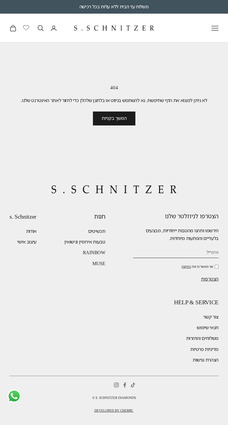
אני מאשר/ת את (197, 266)
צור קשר (210, 316)
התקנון (186, 266)
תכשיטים (96, 231)
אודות (31, 231)
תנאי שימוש (207, 327)
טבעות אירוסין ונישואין (84, 241)
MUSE (98, 263)
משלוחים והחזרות (202, 338)
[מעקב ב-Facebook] (125, 385)
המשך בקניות (114, 118)
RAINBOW (94, 252)
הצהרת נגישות (205, 359)
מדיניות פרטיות (204, 349)
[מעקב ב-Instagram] (116, 385)
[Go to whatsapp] (14, 396)
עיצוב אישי (27, 241)
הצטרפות (209, 279)
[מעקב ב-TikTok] (133, 385)
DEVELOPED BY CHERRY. (114, 410)
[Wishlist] (27, 27)
